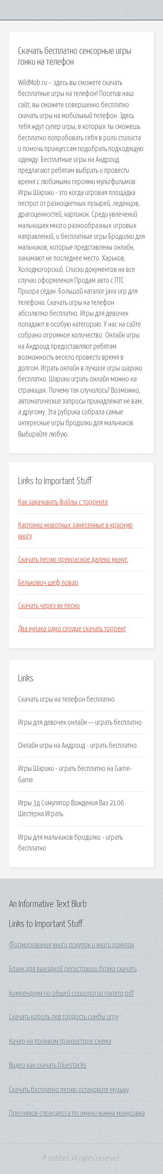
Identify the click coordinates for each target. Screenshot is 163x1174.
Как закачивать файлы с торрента (63, 502)
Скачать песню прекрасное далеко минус (73, 559)
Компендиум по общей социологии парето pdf (71, 993)
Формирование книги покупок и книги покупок (71, 945)
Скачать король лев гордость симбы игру (64, 1017)
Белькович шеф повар (48, 582)
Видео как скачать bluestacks (47, 1065)
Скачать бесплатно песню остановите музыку (69, 1089)
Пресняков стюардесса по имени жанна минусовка (77, 1113)
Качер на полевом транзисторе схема (60, 1041)
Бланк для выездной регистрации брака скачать (73, 969)
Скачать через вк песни (49, 605)
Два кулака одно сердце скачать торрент (72, 628)
